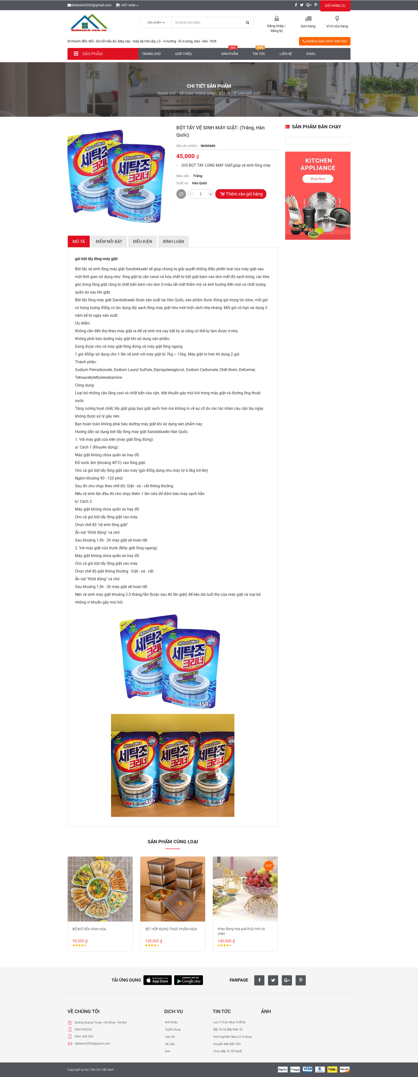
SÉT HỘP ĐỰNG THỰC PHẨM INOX (171, 929)
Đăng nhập (275, 26)
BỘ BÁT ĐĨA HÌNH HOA (89, 929)
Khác (310, 54)
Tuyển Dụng (172, 1029)
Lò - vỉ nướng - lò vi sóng (175, 41)
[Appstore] (157, 979)
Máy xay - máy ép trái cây (136, 41)
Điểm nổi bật (109, 241)
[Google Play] (188, 979)
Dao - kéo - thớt (205, 41)
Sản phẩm (92, 53)
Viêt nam (128, 5)
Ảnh (167, 1051)
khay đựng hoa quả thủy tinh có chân (241, 931)
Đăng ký (277, 31)
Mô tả (79, 241)
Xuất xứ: (183, 183)
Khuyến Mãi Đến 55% (227, 1044)
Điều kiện (142, 241)
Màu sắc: (183, 176)
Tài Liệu (169, 1044)
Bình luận (173, 241)
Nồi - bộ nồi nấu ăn (102, 41)
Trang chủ (151, 54)
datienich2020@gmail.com (91, 5)
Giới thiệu (183, 54)
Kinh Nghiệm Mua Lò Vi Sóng (232, 1036)
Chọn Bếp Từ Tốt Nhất (227, 1051)
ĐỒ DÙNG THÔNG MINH (197, 93)
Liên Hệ (169, 1036)
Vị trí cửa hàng (337, 26)
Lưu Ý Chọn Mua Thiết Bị (229, 1022)
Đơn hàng (308, 26)
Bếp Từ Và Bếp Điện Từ (227, 1029)
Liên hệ (286, 54)
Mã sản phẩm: (187, 146)
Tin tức (259, 54)
